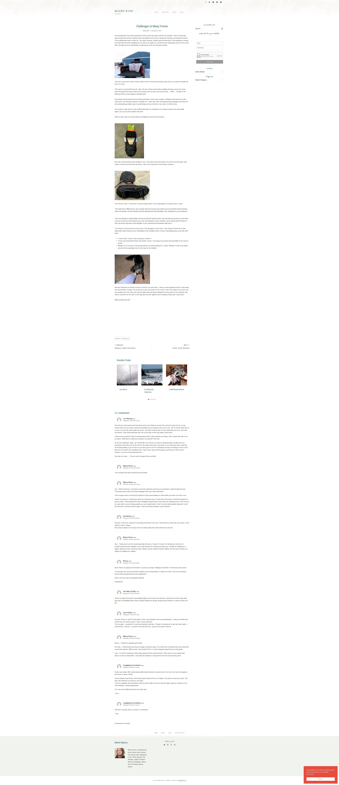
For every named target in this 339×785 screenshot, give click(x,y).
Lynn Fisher (127, 613)
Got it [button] (320, 779)
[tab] (148, 399)
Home (157, 12)
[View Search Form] (206, 2)
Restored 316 (182, 780)
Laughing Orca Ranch (132, 665)
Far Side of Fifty (129, 591)
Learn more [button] (310, 774)
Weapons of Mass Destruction (125, 346)
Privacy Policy (180, 732)
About (174, 12)
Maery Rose (128, 466)
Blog (170, 732)
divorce (117, 338)
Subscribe (210, 62)
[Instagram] (213, 2)
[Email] (220, 2)
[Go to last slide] (119, 381)
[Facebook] (217, 2)
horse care (125, 338)
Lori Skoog (127, 418)
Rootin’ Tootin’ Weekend (181, 346)
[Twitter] (209, 2)
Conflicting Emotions (176, 389)
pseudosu (127, 516)
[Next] (185, 381)
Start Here (165, 12)
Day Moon (123, 389)
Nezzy (125, 561)
